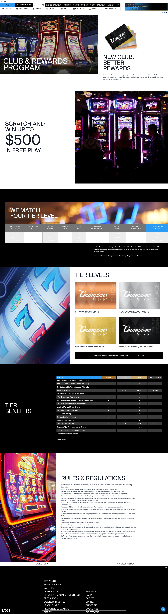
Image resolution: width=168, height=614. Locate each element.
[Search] (43, 5)
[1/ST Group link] (2, 1)
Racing (90, 595)
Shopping (91, 605)
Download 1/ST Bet (55, 602)
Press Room (51, 598)
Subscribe (92, 608)
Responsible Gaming (56, 608)
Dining (90, 602)
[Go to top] (165, 567)
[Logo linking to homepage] (7, 5)
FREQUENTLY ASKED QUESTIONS (62, 595)
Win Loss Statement (126, 564)
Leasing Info (51, 605)
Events (90, 598)
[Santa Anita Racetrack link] (5, 1)
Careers (49, 588)
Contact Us (51, 591)
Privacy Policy (52, 584)
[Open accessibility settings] (163, 609)
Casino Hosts (42, 564)
